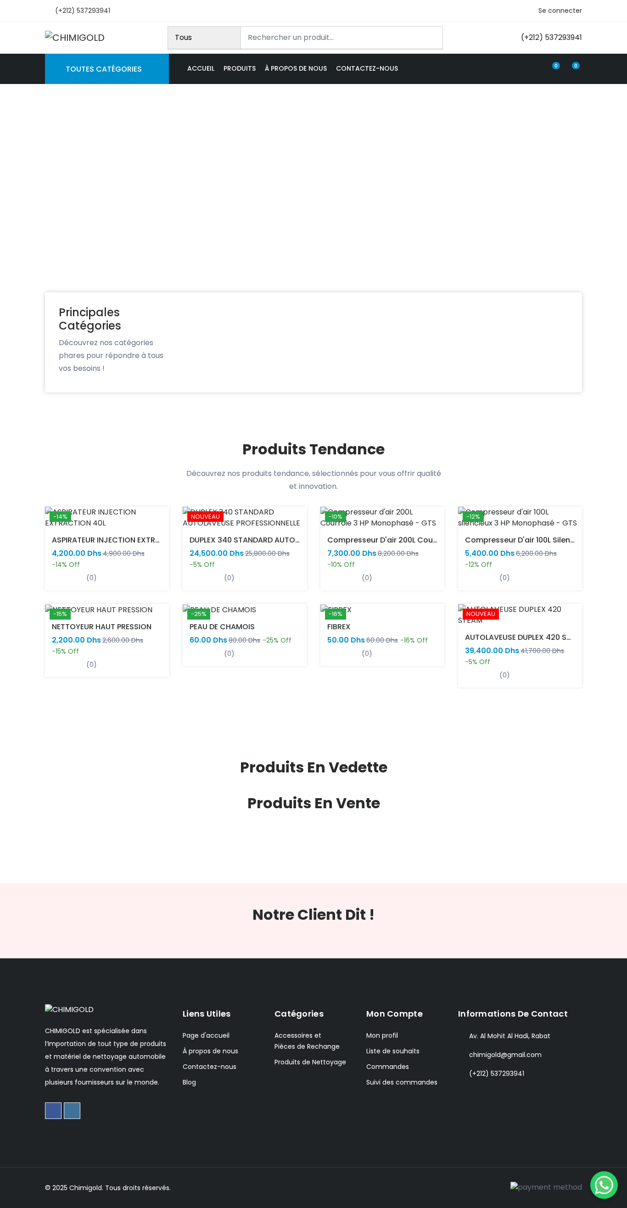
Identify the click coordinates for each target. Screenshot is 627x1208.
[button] (20, 209)
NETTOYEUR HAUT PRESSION (101, 626)
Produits (240, 68)
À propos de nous (296, 68)
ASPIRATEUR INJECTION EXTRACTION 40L (125, 540)
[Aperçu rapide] (58, 524)
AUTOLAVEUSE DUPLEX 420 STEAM (525, 637)
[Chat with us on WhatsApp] (604, 1185)
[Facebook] (53, 1110)
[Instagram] (72, 1110)
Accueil (200, 68)
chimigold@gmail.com (505, 1054)
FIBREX (339, 626)
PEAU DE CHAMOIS (222, 626)
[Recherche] (431, 38)
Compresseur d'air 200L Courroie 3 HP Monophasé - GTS (432, 540)
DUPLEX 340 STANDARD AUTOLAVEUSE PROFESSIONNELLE (290, 540)
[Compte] (534, 68)
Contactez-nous (367, 68)
